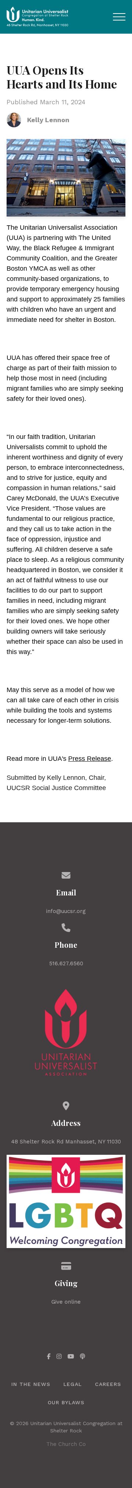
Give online (66, 1302)
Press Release (89, 758)
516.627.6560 (66, 963)
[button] (119, 17)
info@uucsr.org (66, 911)
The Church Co (66, 1444)
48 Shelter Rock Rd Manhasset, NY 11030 (66, 1141)
